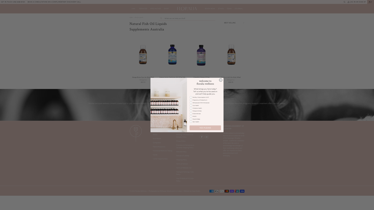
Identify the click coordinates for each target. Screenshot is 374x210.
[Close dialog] (220, 80)
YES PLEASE (205, 128)
